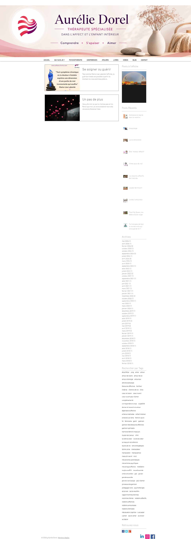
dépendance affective (129, 411)
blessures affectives (128, 386)
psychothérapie (139, 488)
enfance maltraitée (128, 414)
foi (122, 421)
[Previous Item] (125, 78)
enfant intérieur (141, 414)
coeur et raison (127, 393)
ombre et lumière (127, 474)
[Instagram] (147, 536)
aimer (137, 372)
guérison (141, 421)
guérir (135, 421)
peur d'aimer (140, 481)
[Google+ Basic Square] (130, 531)
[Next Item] (143, 78)
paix (136, 474)
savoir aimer (132, 516)
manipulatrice (136, 453)
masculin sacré (127, 456)
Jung (132, 372)
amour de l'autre (127, 376)
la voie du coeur (127, 439)
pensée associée (127, 477)
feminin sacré (139, 418)
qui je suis (125, 491)
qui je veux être (134, 491)
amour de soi (138, 376)
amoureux (137, 379)
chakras (124, 390)
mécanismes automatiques (130, 460)
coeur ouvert (137, 393)
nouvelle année (138, 470)
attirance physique (128, 383)
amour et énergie (127, 379)
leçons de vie (126, 446)
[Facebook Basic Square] (123, 531)
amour (142, 372)
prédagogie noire (127, 488)
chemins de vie (133, 390)
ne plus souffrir (127, 470)
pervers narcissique (128, 481)
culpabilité (141, 404)
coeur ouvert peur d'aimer (130, 397)
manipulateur (135, 449)
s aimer (124, 516)
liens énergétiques (138, 446)
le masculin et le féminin (130, 442)
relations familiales (128, 509)
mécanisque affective (129, 467)
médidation (140, 467)
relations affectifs (140, 498)
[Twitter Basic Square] (126, 531)
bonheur (139, 386)
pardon (140, 474)
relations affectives (128, 502)
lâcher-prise (126, 449)
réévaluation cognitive (129, 512)
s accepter (141, 512)
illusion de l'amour (128, 435)
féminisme (128, 421)
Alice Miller (125, 372)
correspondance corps (129, 404)
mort (135, 456)
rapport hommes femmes (130, 495)
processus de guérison (129, 484)
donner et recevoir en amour (131, 407)
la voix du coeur (138, 439)
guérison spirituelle (128, 428)
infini (136, 435)
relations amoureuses (129, 505)
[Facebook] (153, 536)
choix (141, 390)
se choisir (141, 516)
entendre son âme (128, 418)
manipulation (126, 453)
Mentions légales (63, 538)
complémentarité (127, 400)
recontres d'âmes (128, 498)
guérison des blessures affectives (133, 425)
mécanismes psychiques (130, 463)
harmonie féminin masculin (131, 432)
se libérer (125, 519)
